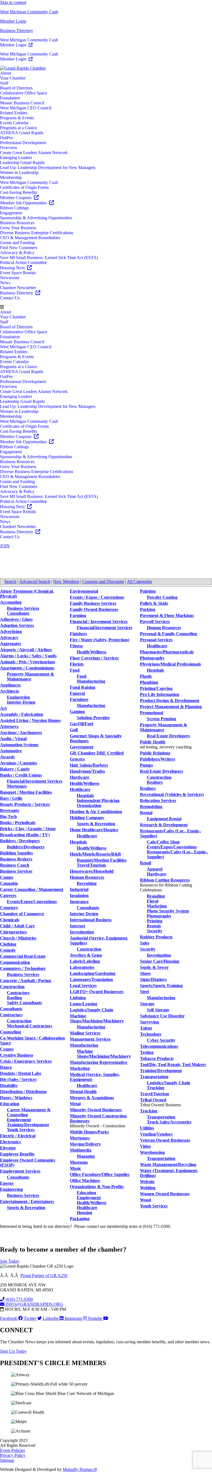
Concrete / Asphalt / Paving (25, 980)
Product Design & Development (169, 700)
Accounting (11, 602)
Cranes (7, 1049)
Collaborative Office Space (23, 93)
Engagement (11, 212)
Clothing (8, 944)
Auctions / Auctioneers (21, 732)
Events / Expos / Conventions (97, 597)
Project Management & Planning (171, 706)
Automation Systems (19, 744)
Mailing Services (85, 1033)
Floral (152, 901)
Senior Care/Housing (159, 961)
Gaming (77, 711)
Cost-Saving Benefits (18, 192)
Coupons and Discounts (103, 581)
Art (3, 708)
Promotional (151, 712)
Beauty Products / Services (25, 804)
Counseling (10, 1032)
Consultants (18, 613)
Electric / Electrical (17, 1135)
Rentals (154, 926)
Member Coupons (16, 197)
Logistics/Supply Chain (91, 1009)
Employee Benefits (17, 1154)
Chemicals (9, 919)
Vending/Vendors (156, 1134)
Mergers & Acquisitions (92, 1097)
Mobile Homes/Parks (89, 1132)
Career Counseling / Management (31, 889)
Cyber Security (161, 1040)
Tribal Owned (153, 1100)
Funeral (77, 693)
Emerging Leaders (16, 157)
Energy (7, 1183)
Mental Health (83, 1091)
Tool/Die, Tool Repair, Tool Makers (173, 1064)
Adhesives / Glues (16, 619)
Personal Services (156, 639)
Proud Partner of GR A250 (43, 1275)
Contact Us (10, 298)
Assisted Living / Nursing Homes (30, 720)
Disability (9, 1085)
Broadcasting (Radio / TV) (25, 834)
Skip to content (13, 2)
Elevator (8, 1148)
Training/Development (28, 1124)
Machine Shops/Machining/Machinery (97, 1018)
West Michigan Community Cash (29, 11)
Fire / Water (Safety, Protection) (99, 639)
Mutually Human (78, 1469)
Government (81, 747)
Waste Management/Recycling (168, 1164)
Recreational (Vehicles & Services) (172, 794)
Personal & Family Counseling (168, 633)
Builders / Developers (20, 840)
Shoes (145, 973)
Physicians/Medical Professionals (170, 664)
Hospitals (85, 795)
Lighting (78, 997)
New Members (66, 581)
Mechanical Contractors (29, 1025)
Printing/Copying (156, 688)
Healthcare (80, 789)
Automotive (11, 750)
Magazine (86, 1156)
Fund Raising (82, 687)
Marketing (80, 1068)
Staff (4, 83)
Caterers (8, 895)
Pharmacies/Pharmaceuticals (167, 652)
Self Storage (158, 1009)
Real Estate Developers (168, 736)
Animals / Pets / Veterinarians (27, 662)
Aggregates (10, 643)
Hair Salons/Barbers (89, 765)
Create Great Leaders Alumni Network (34, 152)
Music (75, 1168)
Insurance (79, 901)
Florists (77, 664)
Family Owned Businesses (94, 609)
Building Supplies (16, 853)
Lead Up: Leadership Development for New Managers (48, 167)
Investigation (82, 932)
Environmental (84, 591)
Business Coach (14, 865)
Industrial (79, 889)
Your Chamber (13, 78)
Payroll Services (155, 621)
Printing (154, 921)
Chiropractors (13, 932)
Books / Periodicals (17, 822)
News (5, 282)
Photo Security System (168, 911)
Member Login (13, 21)
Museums (79, 1162)
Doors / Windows (16, 1097)
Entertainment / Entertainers (27, 1201)
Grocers (77, 759)
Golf (74, 729)
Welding (147, 1187)
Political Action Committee (23, 262)
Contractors (18, 992)
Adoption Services (17, 625)
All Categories (139, 581)
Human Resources (87, 877)
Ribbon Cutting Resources (165, 880)
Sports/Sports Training (161, 985)
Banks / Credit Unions (21, 775)
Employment (19, 1119)
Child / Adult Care (17, 926)
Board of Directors (16, 88)
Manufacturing (91, 681)
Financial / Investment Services (99, 621)
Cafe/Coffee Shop (163, 842)
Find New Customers (18, 247)
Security (154, 930)
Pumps (146, 765)
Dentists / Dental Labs (20, 1073)
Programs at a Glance (18, 127)
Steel (144, 991)
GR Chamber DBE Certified (97, 753)
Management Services (90, 1039)
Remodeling (151, 806)
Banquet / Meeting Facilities (26, 792)
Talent (146, 1028)
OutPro (6, 137)
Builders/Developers (25, 847)
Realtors (155, 782)
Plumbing (149, 682)
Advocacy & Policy (17, 252)
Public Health (152, 742)
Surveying (149, 1022)
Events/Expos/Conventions (32, 901)
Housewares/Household (91, 871)
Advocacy (9, 637)
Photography (152, 658)
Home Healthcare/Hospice (94, 829)
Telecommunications (159, 1046)
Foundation (10, 98)
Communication (15, 962)
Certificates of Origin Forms (24, 187)
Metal (75, 1103)
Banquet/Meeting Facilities (101, 860)
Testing (146, 1052)
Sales (144, 943)
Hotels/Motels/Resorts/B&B (95, 854)
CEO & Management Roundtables (30, 237)
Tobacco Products (157, 1058)
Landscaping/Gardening (92, 973)
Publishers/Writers (157, 759)
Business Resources (17, 222)
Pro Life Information (159, 694)
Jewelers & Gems (86, 955)
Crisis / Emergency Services (26, 1061)
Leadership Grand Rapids (22, 162)
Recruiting (87, 883)
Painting (148, 591)
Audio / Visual (13, 738)
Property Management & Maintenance (30, 676)
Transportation (154, 1076)
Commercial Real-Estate (23, 956)
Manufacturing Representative (98, 1062)
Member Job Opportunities (24, 203)
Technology (150, 1034)
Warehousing (152, 1152)
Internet (77, 926)
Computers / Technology (23, 968)
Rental (146, 812)
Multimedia (80, 1150)
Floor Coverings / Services (94, 658)
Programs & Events (17, 117)
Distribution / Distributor (23, 1091)
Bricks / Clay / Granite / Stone (28, 828)
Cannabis (9, 883)
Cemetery (9, 907)
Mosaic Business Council (22, 103)
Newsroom (9, 277)
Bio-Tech (8, 816)
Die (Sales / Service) (18, 1079)
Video (145, 1146)
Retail (145, 863)
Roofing (14, 997)
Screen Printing (161, 718)
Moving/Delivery (85, 1144)
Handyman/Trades (87, 771)
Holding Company (87, 817)
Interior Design (21, 702)
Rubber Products (156, 937)
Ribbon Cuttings (14, 207)
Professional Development (23, 142)
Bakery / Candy (15, 769)
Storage (147, 1003)
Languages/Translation (91, 979)
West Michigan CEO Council (25, 107)
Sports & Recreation (26, 1207)
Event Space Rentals (18, 272)
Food (75, 670)
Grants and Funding (17, 242)
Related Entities (13, 112)
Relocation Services (158, 800)
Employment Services (20, 1171)
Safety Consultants (24, 1002)
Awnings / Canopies (18, 763)
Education (9, 1103)
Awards (7, 757)
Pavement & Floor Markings (167, 615)
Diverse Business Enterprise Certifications (36, 232)
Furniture (79, 699)
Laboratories (82, 967)
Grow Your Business (18, 227)
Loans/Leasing (83, 1003)
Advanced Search (34, 581)
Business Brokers (16, 859)
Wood (145, 1199)
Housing (84, 1212)
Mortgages (17, 786)
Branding (156, 896)
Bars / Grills (11, 798)
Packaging (79, 1218)
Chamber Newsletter (18, 287)
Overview (8, 147)
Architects (9, 691)
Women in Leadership (19, 172)
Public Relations (155, 753)
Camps (6, 877)
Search (10, 581)
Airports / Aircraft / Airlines (26, 649)
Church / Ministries (18, 938)
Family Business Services (93, 603)
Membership (11, 177)
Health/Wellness (91, 652)
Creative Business (16, 1055)
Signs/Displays (153, 979)
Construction (12, 986)
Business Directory (16, 30)
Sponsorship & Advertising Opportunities (36, 217)
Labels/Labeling (85, 961)
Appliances (10, 685)
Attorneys (9, 726)
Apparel (154, 869)
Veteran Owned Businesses (165, 1140)
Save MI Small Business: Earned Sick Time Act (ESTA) (49, 257)
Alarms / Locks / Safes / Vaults (28, 655)
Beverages (9, 810)
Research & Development (164, 824)
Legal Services (83, 985)
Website (147, 1181)
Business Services (23, 608)
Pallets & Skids (154, 603)
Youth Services (21, 1129)
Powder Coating (162, 597)
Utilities (147, 1128)
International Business (91, 919)
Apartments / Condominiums (27, 668)
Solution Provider (93, 717)
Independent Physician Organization (98, 803)
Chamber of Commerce (22, 913)
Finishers (78, 633)
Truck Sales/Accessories (169, 1122)
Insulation (79, 895)
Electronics (10, 1141)
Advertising (11, 631)
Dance (6, 1067)
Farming (78, 615)
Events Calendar (14, 122)
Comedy (8, 950)
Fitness (76, 645)
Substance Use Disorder (162, 1016)
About (5, 73)
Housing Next (13, 267)
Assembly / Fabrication (21, 714)
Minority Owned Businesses (96, 1109)
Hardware (79, 777)
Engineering (18, 697)
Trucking (155, 1087)
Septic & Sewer (154, 967)
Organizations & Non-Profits (97, 1186)
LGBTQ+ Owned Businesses (96, 991)
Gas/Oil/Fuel (81, 723)
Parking (147, 609)
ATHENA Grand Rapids (21, 132)
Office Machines (85, 1180)
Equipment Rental (164, 818)
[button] (106, 307)
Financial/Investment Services (34, 781)
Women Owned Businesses (165, 1193)
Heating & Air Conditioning (96, 811)
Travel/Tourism (91, 865)
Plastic (146, 676)
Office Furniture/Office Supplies (99, 1174)
